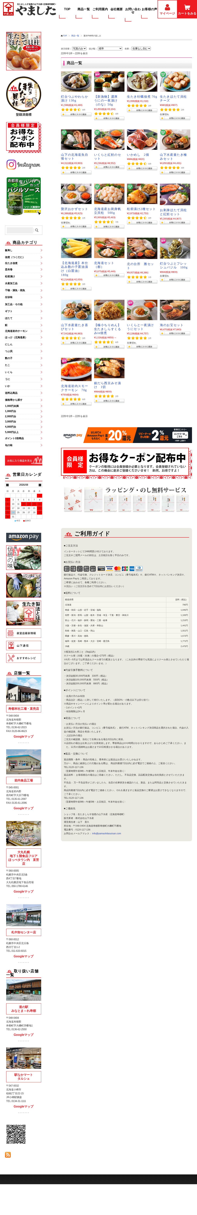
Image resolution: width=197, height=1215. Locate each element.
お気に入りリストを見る (22, 456)
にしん (9, 344)
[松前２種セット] (142, 194)
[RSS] (8, 1155)
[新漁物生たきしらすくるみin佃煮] (109, 310)
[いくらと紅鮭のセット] (109, 140)
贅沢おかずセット (74, 209)
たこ (7, 365)
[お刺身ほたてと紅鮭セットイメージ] (175, 195)
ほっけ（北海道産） (16, 337)
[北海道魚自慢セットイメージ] (76, 140)
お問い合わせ (133, 10)
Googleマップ (23, 736)
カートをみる (187, 13)
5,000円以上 (12, 432)
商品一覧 (84, 9)
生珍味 (9, 297)
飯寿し (9, 250)
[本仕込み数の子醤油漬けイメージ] (76, 248)
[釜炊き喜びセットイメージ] (76, 310)
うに (7, 379)
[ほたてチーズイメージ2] (175, 82)
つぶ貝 (9, 351)
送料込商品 (11, 392)
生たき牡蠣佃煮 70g (142, 96)
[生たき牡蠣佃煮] (142, 82)
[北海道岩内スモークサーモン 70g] (76, 370)
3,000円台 (10, 421)
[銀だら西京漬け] (109, 368)
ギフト (9, 311)
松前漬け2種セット (141, 209)
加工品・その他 (14, 304)
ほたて (9, 318)
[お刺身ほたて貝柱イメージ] (109, 194)
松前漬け (10, 276)
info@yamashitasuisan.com (106, 833)
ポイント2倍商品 (14, 438)
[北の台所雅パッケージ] (142, 249)
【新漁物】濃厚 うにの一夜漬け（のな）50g (107, 100)
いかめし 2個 (138, 154)
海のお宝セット (172, 325)
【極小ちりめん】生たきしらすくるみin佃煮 (107, 329)
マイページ (167, 13)
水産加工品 (11, 283)
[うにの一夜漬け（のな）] (109, 82)
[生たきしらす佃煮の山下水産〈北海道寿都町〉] (29, 9)
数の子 (9, 358)
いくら (9, 372)
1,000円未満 (12, 406)
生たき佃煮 (11, 263)
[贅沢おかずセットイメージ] (76, 194)
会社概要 (116, 9)
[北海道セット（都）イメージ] (109, 248)
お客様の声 (149, 9)
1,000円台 (10, 411)
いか (7, 386)
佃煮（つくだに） (15, 257)
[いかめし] (142, 140)
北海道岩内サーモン (16, 331)
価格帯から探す (14, 399)
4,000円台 (10, 426)
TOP (67, 9)
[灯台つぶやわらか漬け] (76, 82)
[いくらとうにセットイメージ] (142, 310)
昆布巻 (9, 269)
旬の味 (9, 445)
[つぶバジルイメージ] (175, 249)
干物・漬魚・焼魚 (15, 290)
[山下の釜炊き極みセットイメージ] (175, 140)
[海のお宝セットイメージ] (175, 310)
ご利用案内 (100, 9)
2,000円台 (10, 416)
